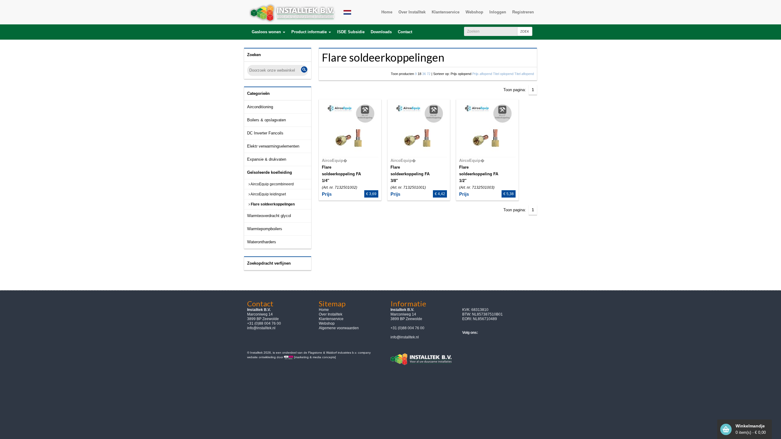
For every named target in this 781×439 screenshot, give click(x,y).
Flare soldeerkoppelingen (272, 204)
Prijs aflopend (482, 74)
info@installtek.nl (261, 328)
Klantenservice (331, 319)
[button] (268, 32)
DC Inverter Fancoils (265, 133)
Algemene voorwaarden (339, 328)
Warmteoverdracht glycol (269, 215)
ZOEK (524, 31)
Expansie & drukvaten (266, 159)
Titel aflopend (524, 74)
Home (324, 310)
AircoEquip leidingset (268, 194)
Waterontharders (261, 242)
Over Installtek (330, 314)
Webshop (327, 323)
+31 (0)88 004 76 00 (407, 328)
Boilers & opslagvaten (266, 120)
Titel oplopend (503, 74)
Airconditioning (260, 107)
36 (424, 74)
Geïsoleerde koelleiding (269, 172)
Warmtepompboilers (264, 229)
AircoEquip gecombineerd (272, 184)
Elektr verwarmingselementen (273, 146)
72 (428, 74)
